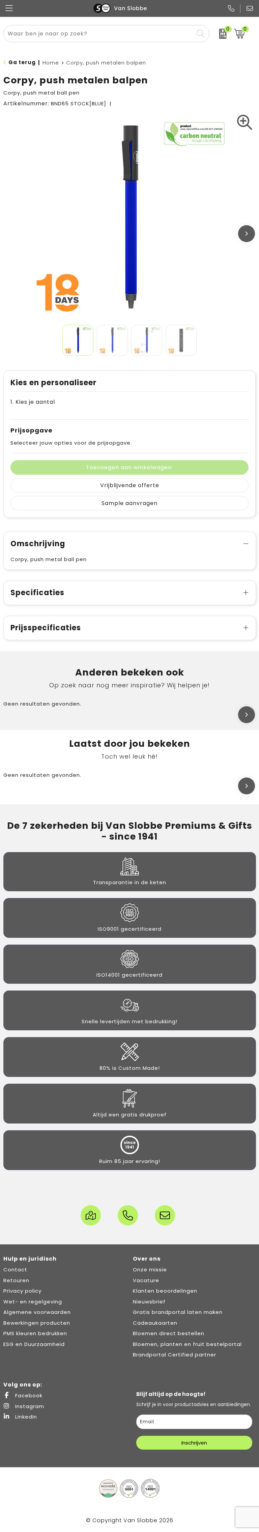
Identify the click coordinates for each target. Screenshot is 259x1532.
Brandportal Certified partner (174, 1354)
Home (50, 62)
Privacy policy (22, 1290)
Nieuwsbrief (149, 1301)
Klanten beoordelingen (165, 1290)
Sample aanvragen (129, 503)
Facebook (27, 1395)
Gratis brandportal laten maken (178, 1312)
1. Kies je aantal (32, 401)
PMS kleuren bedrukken (35, 1333)
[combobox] (98, 34)
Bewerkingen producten (36, 1322)
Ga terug (22, 62)
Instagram (28, 1406)
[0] (220, 34)
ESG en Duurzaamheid (34, 1344)
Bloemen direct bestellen (168, 1333)
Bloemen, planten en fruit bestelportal (187, 1344)
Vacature (146, 1280)
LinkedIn (25, 1416)
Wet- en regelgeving (32, 1301)
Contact (15, 1269)
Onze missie (150, 1269)
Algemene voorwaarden (37, 1312)
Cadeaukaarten (155, 1322)
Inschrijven (194, 1442)
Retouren (16, 1280)
